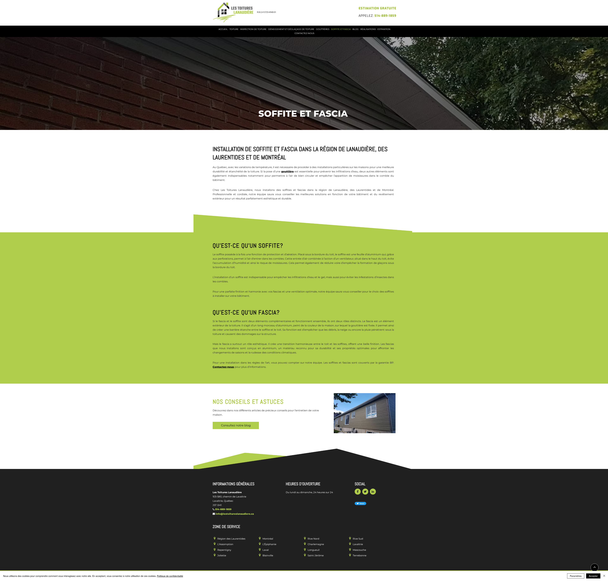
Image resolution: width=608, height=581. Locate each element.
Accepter (593, 576)
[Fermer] (604, 575)
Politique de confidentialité (170, 576)
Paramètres (576, 576)
